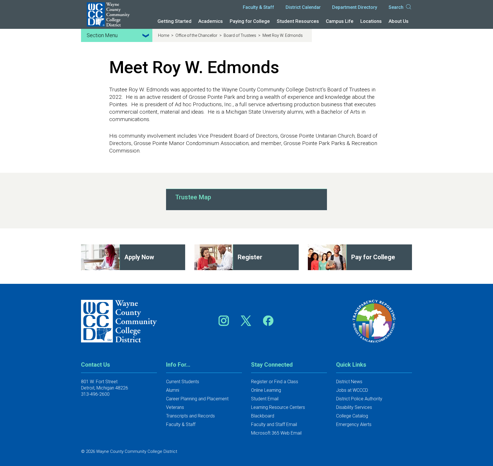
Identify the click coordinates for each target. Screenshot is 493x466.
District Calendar (303, 7)
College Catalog (352, 416)
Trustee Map (193, 197)
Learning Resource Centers (278, 407)
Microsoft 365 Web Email (276, 433)
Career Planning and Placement (197, 398)
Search (396, 7)
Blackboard (262, 416)
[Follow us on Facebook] (268, 320)
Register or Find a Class (274, 381)
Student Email (264, 398)
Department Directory (354, 7)
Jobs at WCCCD (352, 390)
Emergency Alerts (353, 424)
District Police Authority (359, 398)
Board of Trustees (240, 35)
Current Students (182, 381)
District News (349, 381)
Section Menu (102, 35)
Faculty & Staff (258, 7)
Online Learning (266, 390)
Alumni (172, 390)
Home (164, 35)
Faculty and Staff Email (274, 424)
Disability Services (354, 407)
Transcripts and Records (190, 416)
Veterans (175, 407)
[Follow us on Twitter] (248, 320)
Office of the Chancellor (196, 35)
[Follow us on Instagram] (226, 320)
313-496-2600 (95, 394)
